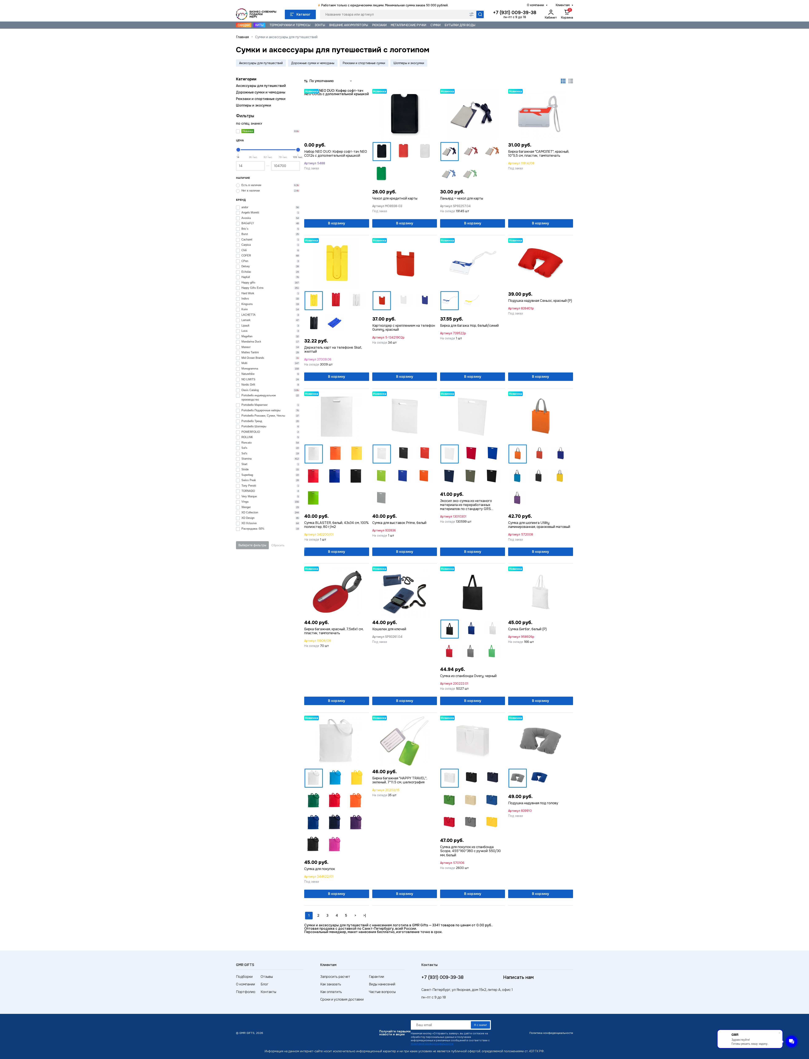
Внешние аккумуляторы (348, 25)
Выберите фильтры (252, 545)
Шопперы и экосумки (409, 63)
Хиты (259, 25)
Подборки (244, 976)
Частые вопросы (382, 992)
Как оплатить (331, 992)
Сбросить (277, 545)
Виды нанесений (382, 984)
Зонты (320, 25)
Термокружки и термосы (289, 25)
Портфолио (245, 992)
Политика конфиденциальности (551, 1033)
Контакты (268, 992)
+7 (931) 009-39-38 (514, 12)
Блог (264, 984)
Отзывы (267, 976)
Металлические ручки (408, 25)
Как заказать (330, 984)
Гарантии (376, 976)
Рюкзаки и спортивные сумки (364, 63)
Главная (242, 37)
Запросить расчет (335, 976)
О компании (535, 5)
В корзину (336, 223)
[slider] (238, 149)
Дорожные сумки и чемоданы (312, 63)
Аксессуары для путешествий (261, 63)
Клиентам (563, 5)
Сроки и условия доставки (342, 999)
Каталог (303, 14)
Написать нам (518, 977)
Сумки (435, 25)
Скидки (244, 25)
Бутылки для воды (460, 25)
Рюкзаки (379, 25)
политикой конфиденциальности (432, 1044)
